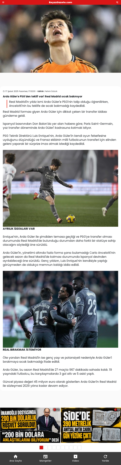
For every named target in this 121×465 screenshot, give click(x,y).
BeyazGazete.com (60, 2)
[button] (41, 447)
